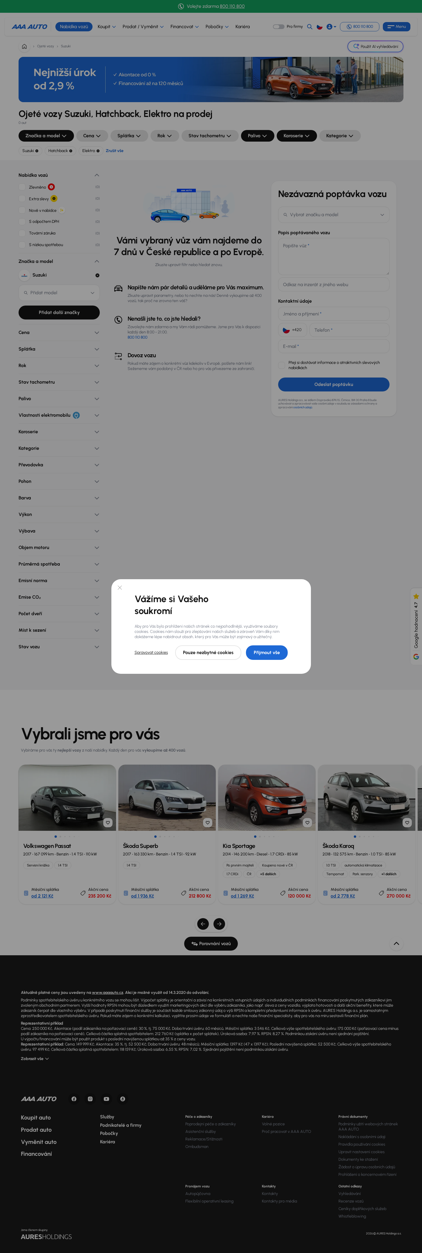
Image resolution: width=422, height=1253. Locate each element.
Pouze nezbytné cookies (208, 652)
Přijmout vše (267, 652)
